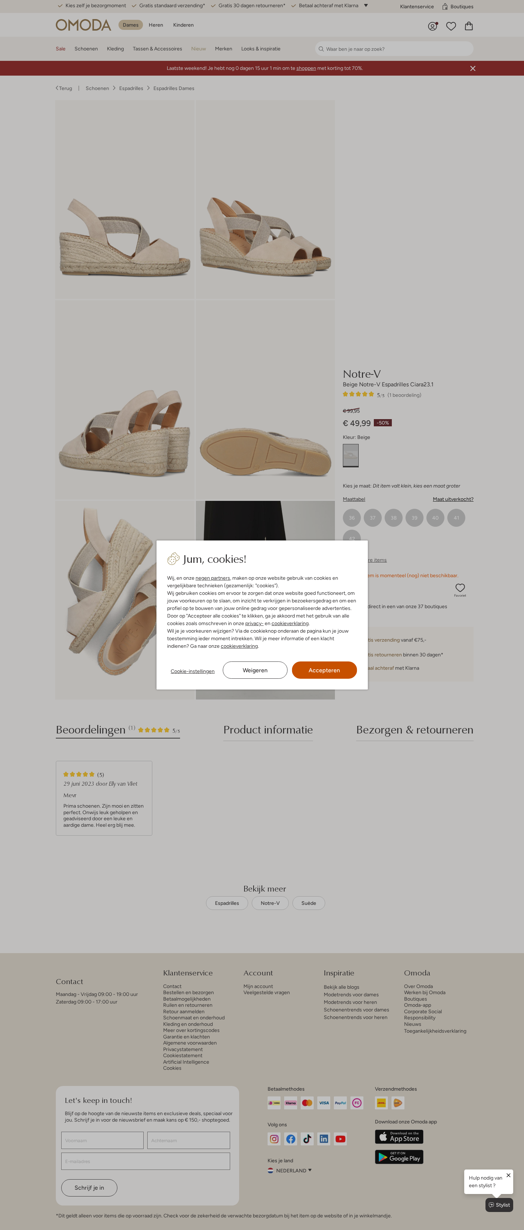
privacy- (254, 623)
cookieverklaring (290, 623)
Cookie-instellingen (193, 671)
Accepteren (324, 670)
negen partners (213, 578)
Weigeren (255, 670)
